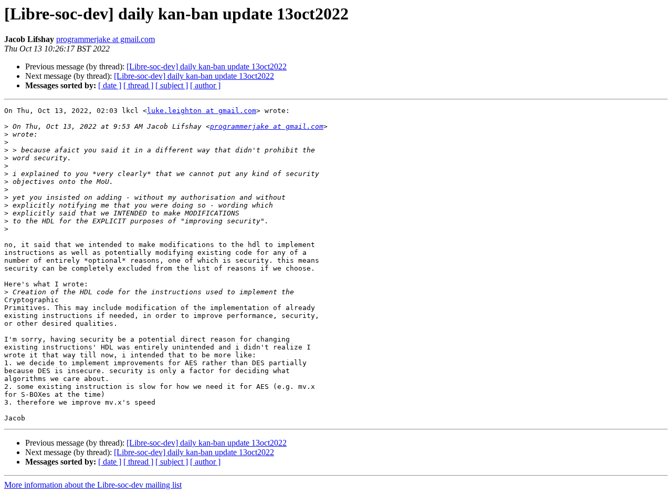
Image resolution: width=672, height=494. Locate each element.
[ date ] (109, 85)
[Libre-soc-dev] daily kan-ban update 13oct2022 (207, 66)
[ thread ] (138, 85)
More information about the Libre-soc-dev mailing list (93, 484)
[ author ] (205, 85)
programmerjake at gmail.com (105, 39)
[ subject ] (171, 85)
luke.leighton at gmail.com (201, 111)
